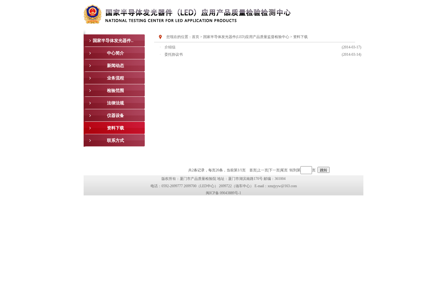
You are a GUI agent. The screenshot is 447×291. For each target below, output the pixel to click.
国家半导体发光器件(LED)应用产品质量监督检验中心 (246, 37)
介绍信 (170, 47)
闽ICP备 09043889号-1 (223, 193)
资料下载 (300, 37)
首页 (195, 37)
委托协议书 (174, 54)
